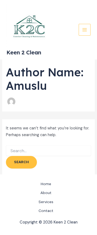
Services (46, 201)
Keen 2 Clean (23, 52)
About (45, 192)
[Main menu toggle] (85, 30)
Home (46, 183)
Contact (46, 210)
